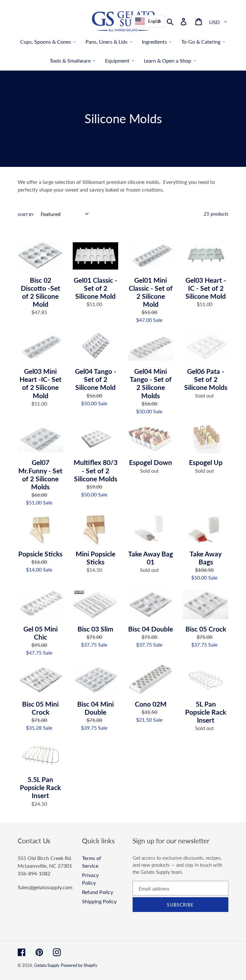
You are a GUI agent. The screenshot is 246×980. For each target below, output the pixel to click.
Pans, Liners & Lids (106, 42)
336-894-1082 (34, 873)
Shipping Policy (99, 901)
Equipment (117, 60)
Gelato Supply (47, 965)
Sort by (26, 214)
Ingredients (154, 42)
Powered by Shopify (79, 965)
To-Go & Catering (200, 42)
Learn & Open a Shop (167, 60)
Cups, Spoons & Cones (45, 42)
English (154, 21)
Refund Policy (97, 892)
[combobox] (148, 21)
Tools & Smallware (70, 60)
